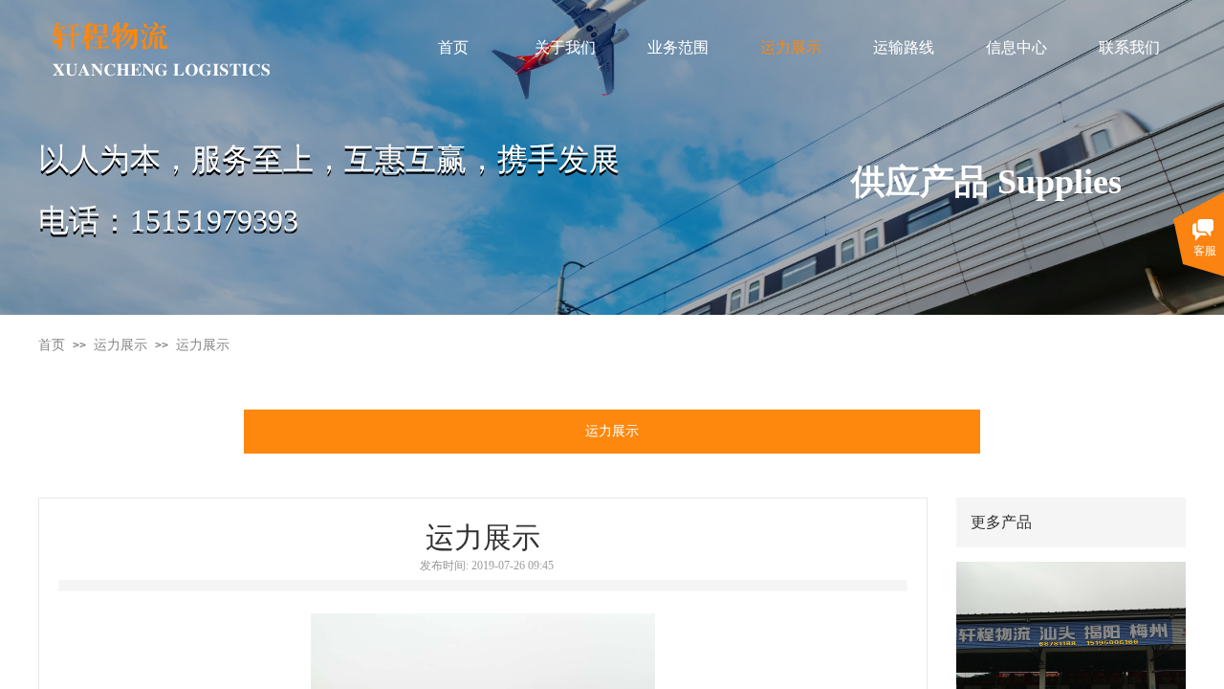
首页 (51, 345)
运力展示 (120, 345)
